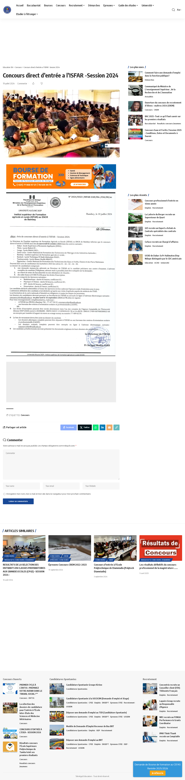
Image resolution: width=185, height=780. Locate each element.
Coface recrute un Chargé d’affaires (161, 242)
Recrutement (157, 208)
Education (149, 263)
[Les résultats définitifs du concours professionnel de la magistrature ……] (160, 548)
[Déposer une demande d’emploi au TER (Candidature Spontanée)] (57, 716)
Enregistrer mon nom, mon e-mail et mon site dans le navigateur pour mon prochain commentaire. (49, 494)
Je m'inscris (157, 773)
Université (165, 263)
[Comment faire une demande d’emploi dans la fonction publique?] (135, 76)
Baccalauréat (150, 123)
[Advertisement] (86, 40)
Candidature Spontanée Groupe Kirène (84, 685)
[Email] (109, 427)
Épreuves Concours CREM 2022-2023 (67, 564)
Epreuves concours (59, 560)
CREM (156, 110)
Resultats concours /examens (169, 123)
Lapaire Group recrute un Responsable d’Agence (169, 704)
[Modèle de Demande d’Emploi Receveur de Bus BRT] (57, 730)
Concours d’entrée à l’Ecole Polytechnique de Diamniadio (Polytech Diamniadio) (114, 568)
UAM (111, 560)
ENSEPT (105, 702)
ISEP (98, 730)
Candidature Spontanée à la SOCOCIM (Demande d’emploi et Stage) (97, 698)
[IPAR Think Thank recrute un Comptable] (150, 737)
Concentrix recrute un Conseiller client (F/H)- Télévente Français (170, 688)
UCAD (156, 263)
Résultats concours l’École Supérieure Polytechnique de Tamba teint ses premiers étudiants (29, 749)
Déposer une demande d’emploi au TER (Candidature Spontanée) (96, 712)
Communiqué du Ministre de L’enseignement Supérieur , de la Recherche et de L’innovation (160, 89)
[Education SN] (7, 9)
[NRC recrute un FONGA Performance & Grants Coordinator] (150, 721)
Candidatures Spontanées (76, 689)
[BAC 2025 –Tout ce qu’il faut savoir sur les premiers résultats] (135, 120)
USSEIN (69, 706)
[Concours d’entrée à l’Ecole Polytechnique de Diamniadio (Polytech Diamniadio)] (115, 548)
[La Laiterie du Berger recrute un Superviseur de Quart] (135, 218)
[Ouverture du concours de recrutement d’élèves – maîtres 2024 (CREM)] (135, 106)
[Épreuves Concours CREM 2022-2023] (69, 548)
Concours (25, 415)
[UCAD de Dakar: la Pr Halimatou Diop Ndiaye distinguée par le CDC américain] (135, 259)
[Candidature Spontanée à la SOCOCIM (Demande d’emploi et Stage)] (57, 702)
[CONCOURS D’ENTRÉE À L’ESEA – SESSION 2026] (10, 733)
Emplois (148, 208)
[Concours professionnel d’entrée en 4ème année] (135, 204)
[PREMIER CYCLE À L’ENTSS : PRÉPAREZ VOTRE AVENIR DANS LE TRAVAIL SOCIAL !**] (10, 688)
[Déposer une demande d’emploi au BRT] (57, 743)
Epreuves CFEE (116, 702)
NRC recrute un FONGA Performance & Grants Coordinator (170, 720)
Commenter (22, 83)
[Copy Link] (116, 427)
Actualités (149, 96)
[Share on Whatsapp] (96, 427)
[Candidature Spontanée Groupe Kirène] (57, 688)
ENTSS (31, 698)
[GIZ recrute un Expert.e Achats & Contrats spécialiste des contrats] (135, 232)
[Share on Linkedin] (102, 427)
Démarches (149, 80)
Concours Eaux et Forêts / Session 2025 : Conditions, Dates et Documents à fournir (163, 133)
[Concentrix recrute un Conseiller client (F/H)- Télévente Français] (150, 688)
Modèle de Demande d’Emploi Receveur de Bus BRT (90, 726)
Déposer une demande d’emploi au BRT (84, 740)
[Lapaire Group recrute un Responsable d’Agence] (150, 704)
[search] (173, 9)
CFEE (91, 702)
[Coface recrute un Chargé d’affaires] (135, 245)
